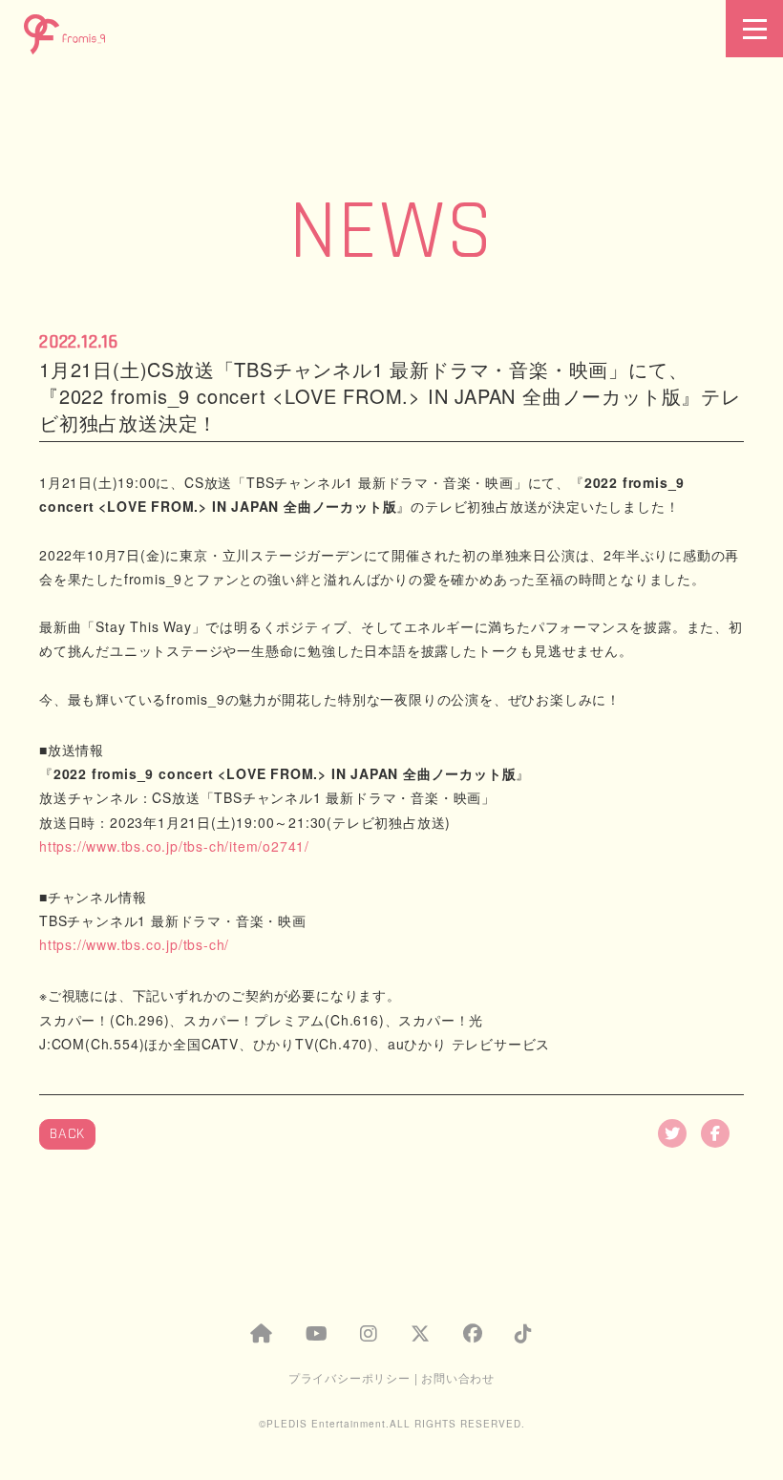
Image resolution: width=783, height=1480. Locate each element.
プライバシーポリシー (349, 1377)
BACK (67, 1134)
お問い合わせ (458, 1377)
